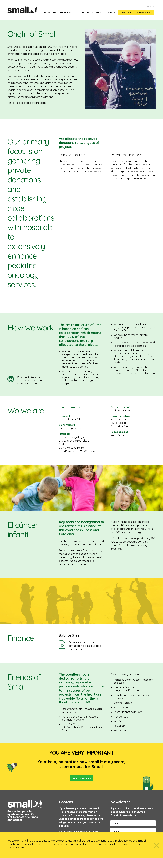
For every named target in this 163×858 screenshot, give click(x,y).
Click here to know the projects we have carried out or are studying (30, 380)
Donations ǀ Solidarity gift (136, 12)
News (90, 12)
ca (153, 6)
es (148, 6)
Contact (110, 12)
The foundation (62, 12)
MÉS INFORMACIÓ (81, 778)
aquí (89, 642)
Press (99, 12)
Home (47, 12)
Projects (79, 12)
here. (24, 847)
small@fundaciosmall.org (78, 832)
